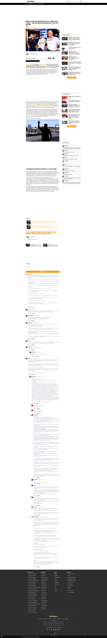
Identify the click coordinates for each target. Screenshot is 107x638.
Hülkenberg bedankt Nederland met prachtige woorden (30, 636)
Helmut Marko (48, 67)
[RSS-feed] (55, 629)
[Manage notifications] (1, 636)
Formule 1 (44, 618)
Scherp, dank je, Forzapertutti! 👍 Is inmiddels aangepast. (71, 167)
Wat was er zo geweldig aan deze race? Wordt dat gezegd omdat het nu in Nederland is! (71, 178)
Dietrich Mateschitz (33, 233)
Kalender (34, 3)
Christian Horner (42, 64)
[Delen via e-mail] (51, 58)
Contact (63, 618)
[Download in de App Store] (56, 633)
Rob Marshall (45, 106)
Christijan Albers (29, 64)
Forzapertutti (66, 160)
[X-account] (47, 629)
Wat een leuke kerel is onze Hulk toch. (68, 170)
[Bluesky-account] (57, 629)
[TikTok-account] (53, 629)
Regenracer (66, 153)
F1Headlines (54, 618)
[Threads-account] (59, 629)
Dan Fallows (50, 106)
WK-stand (39, 3)
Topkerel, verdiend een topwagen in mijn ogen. (69, 159)
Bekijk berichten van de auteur (32, 239)
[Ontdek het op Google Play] (50, 633)
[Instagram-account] (51, 629)
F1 (27, 3)
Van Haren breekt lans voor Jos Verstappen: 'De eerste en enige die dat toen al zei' (43, 222)
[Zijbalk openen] (26, 1)
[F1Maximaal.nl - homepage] (31, 1)
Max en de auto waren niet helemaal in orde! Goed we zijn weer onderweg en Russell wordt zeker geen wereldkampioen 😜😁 (71, 183)
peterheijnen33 (66, 145)
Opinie (27, 26)
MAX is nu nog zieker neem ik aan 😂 (68, 152)
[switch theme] (79, 1)
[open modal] (80, 1)
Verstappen (30, 3)
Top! (63, 162)
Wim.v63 (65, 157)
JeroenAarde (66, 180)
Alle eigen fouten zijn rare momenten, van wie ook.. (70, 155)
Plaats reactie (43, 271)
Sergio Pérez (29, 115)
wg (64, 164)
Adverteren (59, 618)
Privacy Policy (49, 618)
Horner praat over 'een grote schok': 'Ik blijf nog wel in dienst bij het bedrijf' (42, 227)
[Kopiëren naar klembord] (53, 58)
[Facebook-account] (49, 629)
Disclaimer (66, 618)
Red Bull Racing (44, 65)
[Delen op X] (50, 58)
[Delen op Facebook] (48, 58)
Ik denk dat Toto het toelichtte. (67, 174)
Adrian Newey (39, 106)
